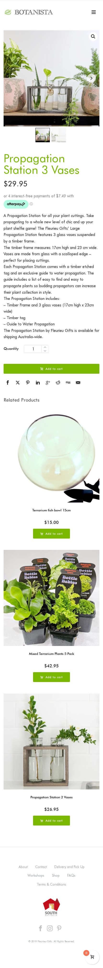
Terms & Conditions (51, 884)
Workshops (36, 875)
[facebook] (40, 928)
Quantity (11, 348)
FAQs (71, 875)
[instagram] (50, 928)
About (23, 867)
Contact (41, 867)
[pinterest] (59, 928)
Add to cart (54, 369)
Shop (56, 875)
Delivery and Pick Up (69, 867)
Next (91, 78)
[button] (93, 36)
